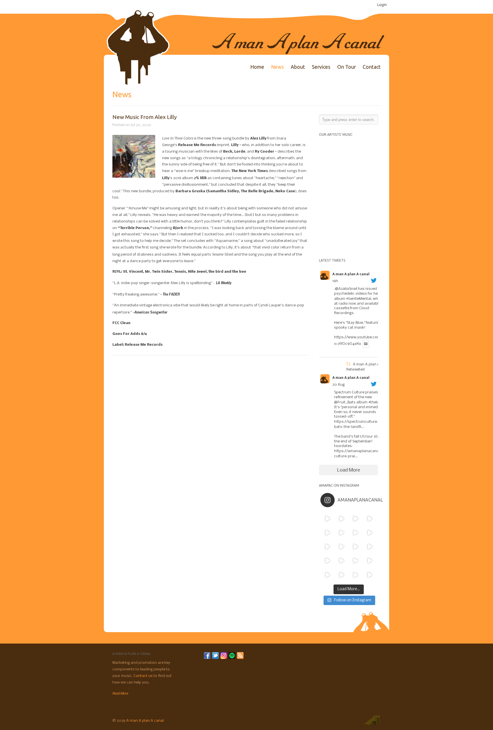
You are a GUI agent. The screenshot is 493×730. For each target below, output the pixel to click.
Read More (120, 693)
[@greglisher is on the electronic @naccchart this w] (369, 518)
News (277, 67)
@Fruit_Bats (344, 402)
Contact (372, 67)
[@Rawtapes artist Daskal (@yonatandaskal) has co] (341, 532)
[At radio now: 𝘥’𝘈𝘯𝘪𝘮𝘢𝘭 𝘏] (341, 546)
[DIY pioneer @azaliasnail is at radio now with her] (327, 574)
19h (335, 281)
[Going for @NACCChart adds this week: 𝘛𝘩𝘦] (355, 560)
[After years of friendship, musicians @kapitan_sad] (355, 574)
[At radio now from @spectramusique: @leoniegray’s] (369, 560)
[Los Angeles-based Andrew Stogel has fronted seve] (355, 518)
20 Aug (338, 385)
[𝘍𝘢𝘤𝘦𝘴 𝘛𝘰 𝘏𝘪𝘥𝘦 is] (341, 518)
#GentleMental (358, 299)
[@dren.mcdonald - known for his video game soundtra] (355, 546)
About (298, 67)
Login (382, 4)
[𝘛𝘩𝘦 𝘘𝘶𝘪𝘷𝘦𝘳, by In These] (327, 546)
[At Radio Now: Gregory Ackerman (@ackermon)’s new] (369, 546)
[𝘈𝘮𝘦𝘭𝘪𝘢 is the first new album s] (369, 532)
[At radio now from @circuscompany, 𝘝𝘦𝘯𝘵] (341, 574)
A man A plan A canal (350, 274)
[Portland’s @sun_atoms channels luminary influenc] (327, 518)
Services (321, 67)
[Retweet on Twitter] (348, 364)
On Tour (346, 67)
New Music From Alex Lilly (144, 117)
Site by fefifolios (372, 720)
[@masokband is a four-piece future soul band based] (355, 532)
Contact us (143, 676)
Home (257, 67)
